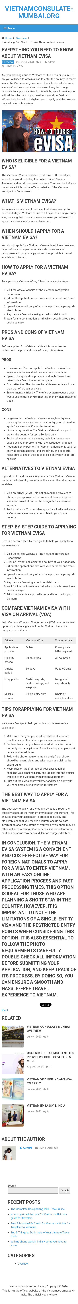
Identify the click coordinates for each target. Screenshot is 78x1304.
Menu (11, 28)
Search (12, 1185)
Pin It (5, 1010)
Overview (7, 62)
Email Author (48, 1148)
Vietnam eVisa (15, 65)
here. (54, 1294)
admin (51, 62)
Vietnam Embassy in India (46, 1105)
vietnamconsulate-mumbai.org (39, 12)
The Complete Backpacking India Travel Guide (38, 1209)
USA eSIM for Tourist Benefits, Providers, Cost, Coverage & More (50, 1057)
